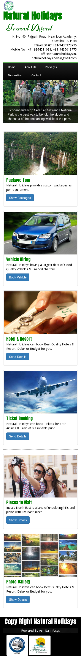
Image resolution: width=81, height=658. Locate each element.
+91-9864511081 (39, 49)
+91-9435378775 (65, 45)
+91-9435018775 (65, 49)
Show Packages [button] (20, 197)
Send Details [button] (17, 356)
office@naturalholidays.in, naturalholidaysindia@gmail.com (54, 56)
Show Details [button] (18, 520)
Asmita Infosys (49, 630)
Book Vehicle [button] (18, 277)
